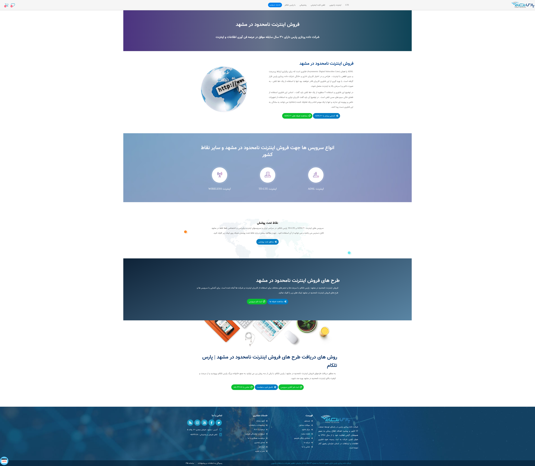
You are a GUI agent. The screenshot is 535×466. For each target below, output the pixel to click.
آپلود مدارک (260, 420)
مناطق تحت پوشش (266, 241)
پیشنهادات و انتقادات (257, 425)
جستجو (307, 420)
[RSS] (190, 422)
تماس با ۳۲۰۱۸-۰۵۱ (241, 387)
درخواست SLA (259, 429)
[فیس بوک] (211, 422)
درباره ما (307, 442)
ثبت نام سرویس (255, 301)
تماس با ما (306, 446)
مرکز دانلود (306, 429)
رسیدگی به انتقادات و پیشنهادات (210, 463)
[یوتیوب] (204, 422)
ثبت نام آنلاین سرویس (290, 387)
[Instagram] (197, 422)
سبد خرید (6, 5)
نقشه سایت (305, 433)
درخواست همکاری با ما (256, 438)
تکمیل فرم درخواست (265, 387)
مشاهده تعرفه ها (276, 301)
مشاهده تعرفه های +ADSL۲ (295, 115)
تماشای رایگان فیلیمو (302, 438)
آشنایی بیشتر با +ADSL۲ (325, 115)
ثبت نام (262, 446)
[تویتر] (219, 422)
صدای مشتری (259, 442)
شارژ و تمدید (260, 451)
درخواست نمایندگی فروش (255, 433)
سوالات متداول (304, 425)
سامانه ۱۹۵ (190, 463)
